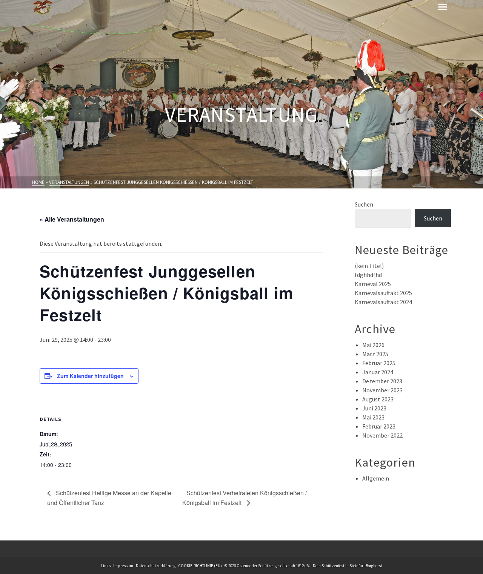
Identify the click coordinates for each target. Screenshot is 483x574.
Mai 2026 (373, 345)
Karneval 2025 (373, 284)
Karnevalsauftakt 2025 (383, 293)
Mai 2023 (373, 417)
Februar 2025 (378, 363)
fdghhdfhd (368, 275)
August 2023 (378, 399)
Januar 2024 (377, 372)
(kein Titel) (369, 265)
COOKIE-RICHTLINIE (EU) (200, 565)
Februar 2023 (378, 426)
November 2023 (382, 390)
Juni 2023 (374, 408)
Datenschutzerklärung (155, 565)
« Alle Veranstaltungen (72, 219)
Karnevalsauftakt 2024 (383, 302)
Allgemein (375, 478)
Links (106, 565)
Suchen (364, 204)
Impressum (123, 565)
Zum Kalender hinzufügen (90, 376)
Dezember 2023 (382, 381)
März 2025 (375, 354)
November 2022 (382, 435)
